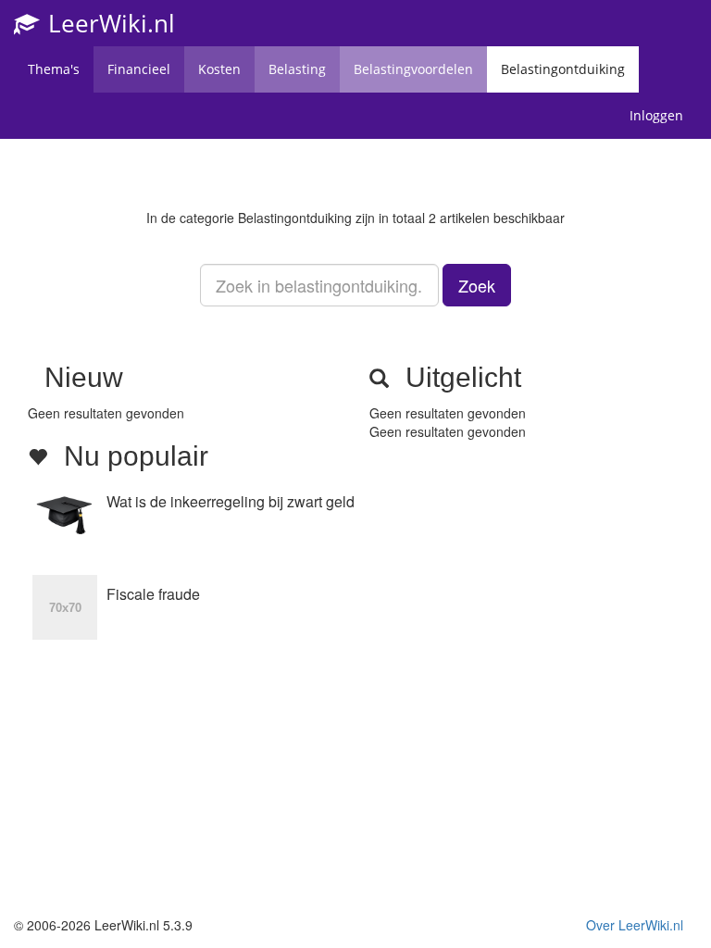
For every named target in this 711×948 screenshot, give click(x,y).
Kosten (219, 69)
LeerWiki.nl (108, 23)
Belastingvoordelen (413, 69)
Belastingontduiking (563, 69)
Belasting (297, 69)
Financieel (138, 69)
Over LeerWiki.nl (634, 925)
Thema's (54, 69)
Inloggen (656, 115)
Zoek (476, 285)
